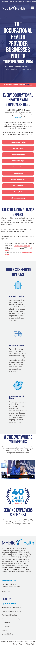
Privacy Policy (30, 644)
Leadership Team (8, 634)
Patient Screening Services (11, 611)
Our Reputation (7, 626)
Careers (4, 630)
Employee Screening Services (12, 607)
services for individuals (22, 246)
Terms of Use (17, 644)
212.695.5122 (6, 592)
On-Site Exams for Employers (12, 619)
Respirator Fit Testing (9, 615)
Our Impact (6, 623)
